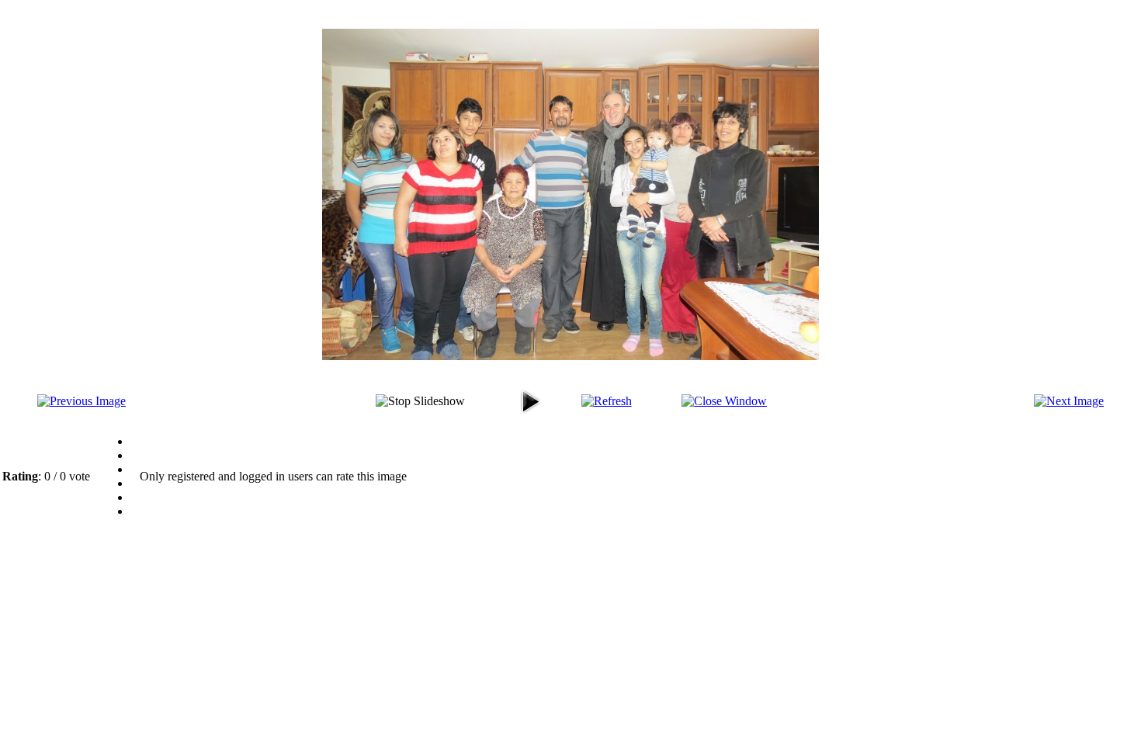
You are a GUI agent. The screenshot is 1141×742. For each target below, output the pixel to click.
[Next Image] (1069, 400)
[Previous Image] (81, 400)
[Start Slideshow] (530, 415)
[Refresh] (606, 400)
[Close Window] (724, 400)
